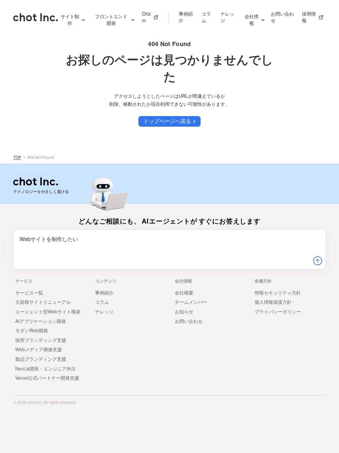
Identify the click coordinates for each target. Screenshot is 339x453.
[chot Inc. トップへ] (35, 181)
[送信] (317, 261)
